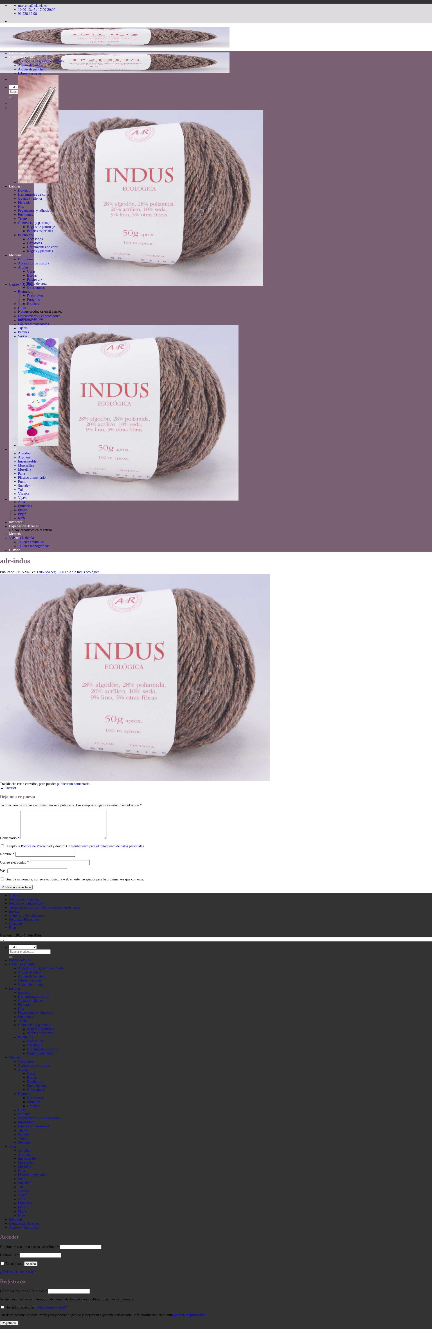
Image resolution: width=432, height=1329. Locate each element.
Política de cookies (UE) (26, 903)
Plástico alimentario (32, 477)
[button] (136, 284)
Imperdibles (26, 320)
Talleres (14, 538)
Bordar (32, 275)
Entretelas (25, 1203)
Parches (23, 332)
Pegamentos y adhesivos (35, 210)
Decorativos (35, 296)
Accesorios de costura (33, 263)
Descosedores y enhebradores (39, 316)
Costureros (25, 259)
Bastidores (34, 243)
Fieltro (22, 1207)
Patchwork (25, 235)
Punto (22, 481)
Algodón (24, 453)
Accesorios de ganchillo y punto (41, 61)
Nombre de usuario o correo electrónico (29, 1247)
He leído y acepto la (36, 1307)
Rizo (21, 1215)
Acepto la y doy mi (74, 846)
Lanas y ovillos (20, 53)
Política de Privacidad (36, 846)
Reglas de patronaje (41, 227)
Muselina (24, 469)
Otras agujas (36, 287)
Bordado (24, 190)
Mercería (15, 255)
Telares (23, 219)
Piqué (22, 1211)
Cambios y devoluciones (26, 915)
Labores (14, 186)
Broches (33, 1106)
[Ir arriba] (2, 940)
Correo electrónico (14, 862)
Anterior (8, 788)
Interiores (15, 1219)
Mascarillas (26, 465)
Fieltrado (24, 202)
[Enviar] (11, 97)
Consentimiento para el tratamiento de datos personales (105, 846)
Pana (21, 473)
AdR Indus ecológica (84, 572)
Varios (22, 336)
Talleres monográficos (33, 546)
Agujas (23, 267)
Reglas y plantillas (40, 251)
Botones (24, 1094)
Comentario (9, 838)
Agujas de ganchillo (32, 69)
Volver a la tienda (21, 537)
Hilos (22, 308)
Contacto (15, 923)
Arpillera (24, 457)
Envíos (14, 911)
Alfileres (24, 312)
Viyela (22, 498)
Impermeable (27, 461)
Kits (21, 206)
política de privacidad (50, 1307)
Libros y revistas (29, 73)
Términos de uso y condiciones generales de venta (44, 907)
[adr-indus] (135, 780)
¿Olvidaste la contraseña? (18, 1272)
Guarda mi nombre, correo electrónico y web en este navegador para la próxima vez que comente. (74, 879)
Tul (20, 490)
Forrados (33, 1102)
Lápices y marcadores (33, 324)
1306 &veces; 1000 (50, 572)
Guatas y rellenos (30, 198)
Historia (14, 550)
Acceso (31, 1264)
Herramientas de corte (33, 194)
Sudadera (24, 485)
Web (3, 871)
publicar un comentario (73, 784)
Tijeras (22, 328)
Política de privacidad (24, 899)
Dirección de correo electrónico (23, 1291)
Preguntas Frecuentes (24, 919)
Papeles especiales (40, 231)
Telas (12, 449)
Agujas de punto (29, 65)
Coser (31, 271)
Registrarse (9, 1323)
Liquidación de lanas (23, 526)
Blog (12, 928)
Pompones (25, 215)
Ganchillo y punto (22, 57)
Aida (21, 502)
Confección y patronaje (34, 223)
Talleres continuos (31, 542)
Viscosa (23, 494)
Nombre (7, 854)
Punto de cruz (37, 283)
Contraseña (9, 1255)
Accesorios (35, 239)
